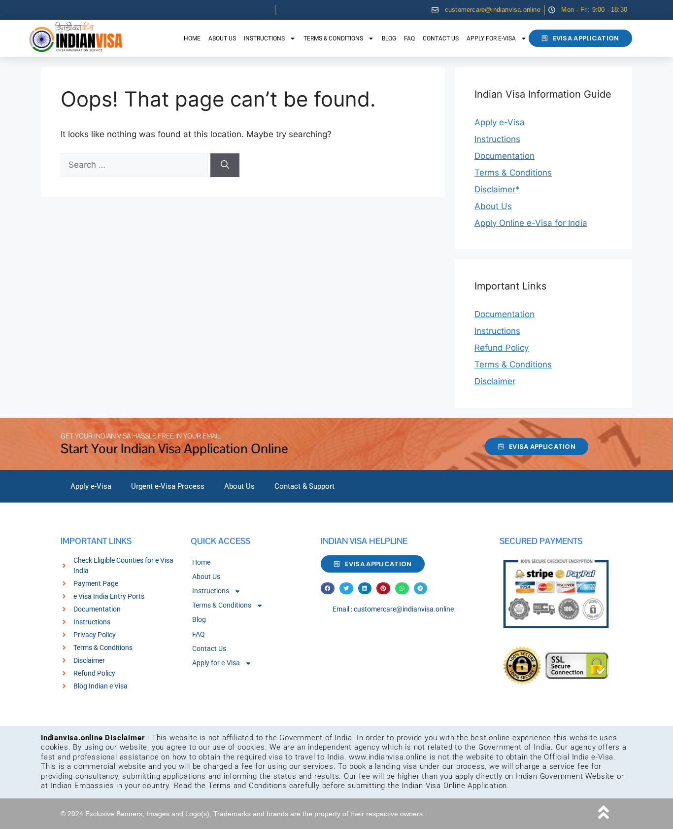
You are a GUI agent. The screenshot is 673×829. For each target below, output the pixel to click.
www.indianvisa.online (388, 757)
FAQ (409, 38)
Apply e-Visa (499, 122)
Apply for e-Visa (491, 38)
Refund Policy (501, 348)
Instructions (264, 38)
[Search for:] (135, 165)
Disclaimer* (497, 189)
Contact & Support (304, 486)
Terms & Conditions (333, 38)
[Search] (224, 165)
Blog (389, 38)
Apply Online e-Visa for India (530, 223)
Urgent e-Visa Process (167, 486)
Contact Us (441, 38)
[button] (328, 588)
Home (192, 38)
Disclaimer (494, 381)
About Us (222, 38)
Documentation (504, 156)
